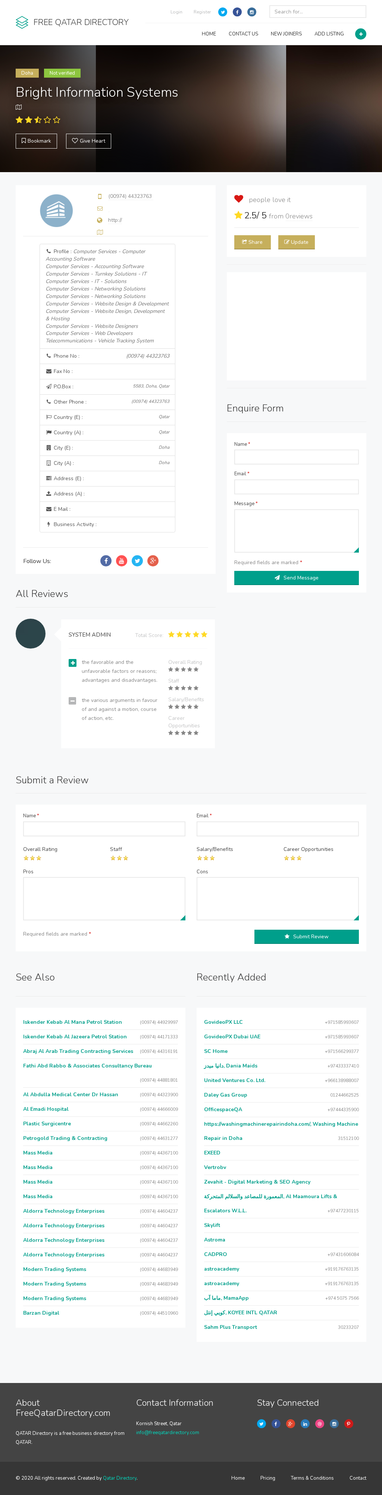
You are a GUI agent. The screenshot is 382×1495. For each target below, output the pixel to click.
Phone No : (110, 356)
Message (246, 503)
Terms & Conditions (312, 1478)
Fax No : (62, 371)
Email (242, 473)
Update (300, 242)
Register (202, 12)
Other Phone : (110, 401)
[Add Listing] (360, 34)
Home (238, 1478)
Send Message (301, 577)
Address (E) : (68, 478)
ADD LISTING (329, 34)
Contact (358, 1478)
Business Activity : (74, 524)
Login (176, 12)
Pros (28, 871)
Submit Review (311, 936)
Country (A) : (110, 432)
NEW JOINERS (286, 34)
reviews (299, 216)
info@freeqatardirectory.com (167, 1432)
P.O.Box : (110, 386)
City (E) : (110, 447)
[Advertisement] (296, 326)
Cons (202, 871)
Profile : (107, 296)
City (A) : (110, 463)
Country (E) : (110, 417)
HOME (209, 34)
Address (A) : (68, 493)
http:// (115, 220)
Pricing (267, 1478)
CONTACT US (243, 34)
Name (242, 444)
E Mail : (61, 509)
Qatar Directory (120, 1478)
